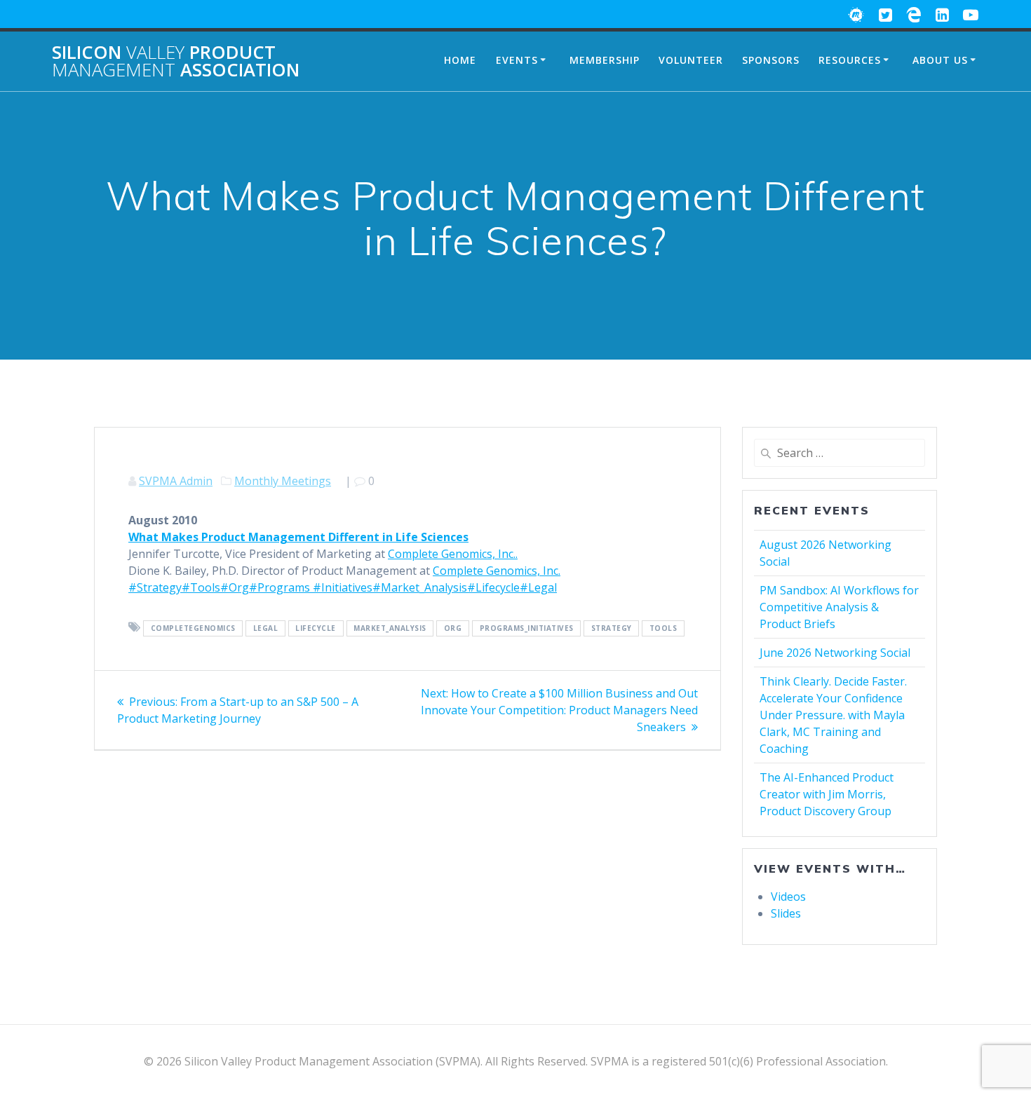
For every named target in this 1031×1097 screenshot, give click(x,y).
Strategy (611, 628)
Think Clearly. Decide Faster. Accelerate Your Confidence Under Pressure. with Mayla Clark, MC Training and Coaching (833, 715)
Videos (788, 896)
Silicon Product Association (175, 61)
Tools (663, 628)
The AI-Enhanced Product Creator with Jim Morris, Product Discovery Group (827, 794)
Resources (849, 60)
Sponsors (771, 60)
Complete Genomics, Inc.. (453, 553)
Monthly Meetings (282, 481)
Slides (786, 913)
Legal (265, 628)
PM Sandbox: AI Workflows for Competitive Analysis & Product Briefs (839, 607)
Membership (605, 60)
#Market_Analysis (419, 587)
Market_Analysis (389, 628)
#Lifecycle (493, 587)
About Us (940, 60)
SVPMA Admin (176, 481)
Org (453, 628)
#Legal (538, 587)
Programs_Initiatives (527, 628)
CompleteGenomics (193, 628)
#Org (234, 587)
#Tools (201, 587)
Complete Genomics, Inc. (496, 570)
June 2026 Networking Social (835, 652)
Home (460, 60)
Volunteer (691, 60)
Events (517, 60)
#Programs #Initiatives (310, 587)
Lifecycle (315, 628)
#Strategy (155, 587)
